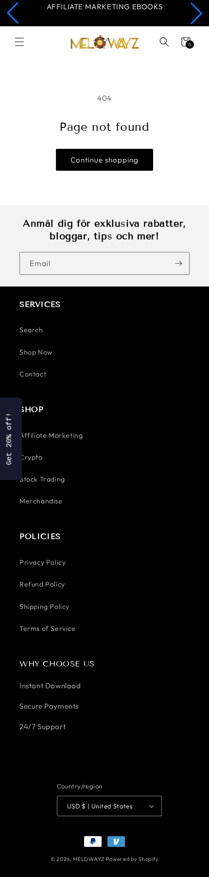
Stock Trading (42, 479)
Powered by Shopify (132, 859)
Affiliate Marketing (51, 435)
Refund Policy (42, 584)
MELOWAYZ (88, 859)
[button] (12, 13)
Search (31, 329)
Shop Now (35, 352)
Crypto (31, 457)
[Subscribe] (178, 263)
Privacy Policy (42, 562)
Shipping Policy (44, 606)
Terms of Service (47, 628)
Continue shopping (104, 159)
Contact (32, 374)
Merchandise (41, 501)
